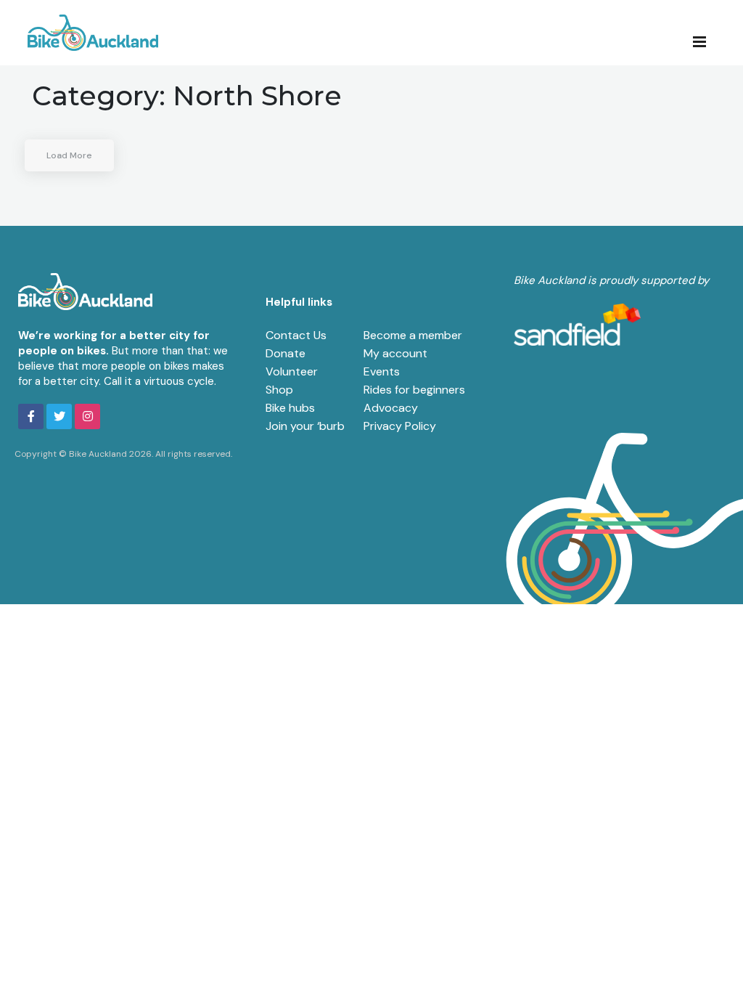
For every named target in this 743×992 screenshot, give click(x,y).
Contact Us (296, 335)
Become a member (413, 335)
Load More (69, 155)
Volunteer (292, 371)
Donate (285, 353)
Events (382, 371)
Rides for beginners (414, 389)
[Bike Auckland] (93, 33)
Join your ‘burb (305, 426)
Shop (279, 389)
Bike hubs (290, 407)
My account (395, 353)
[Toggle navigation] (703, 40)
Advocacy (391, 407)
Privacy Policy (400, 426)
